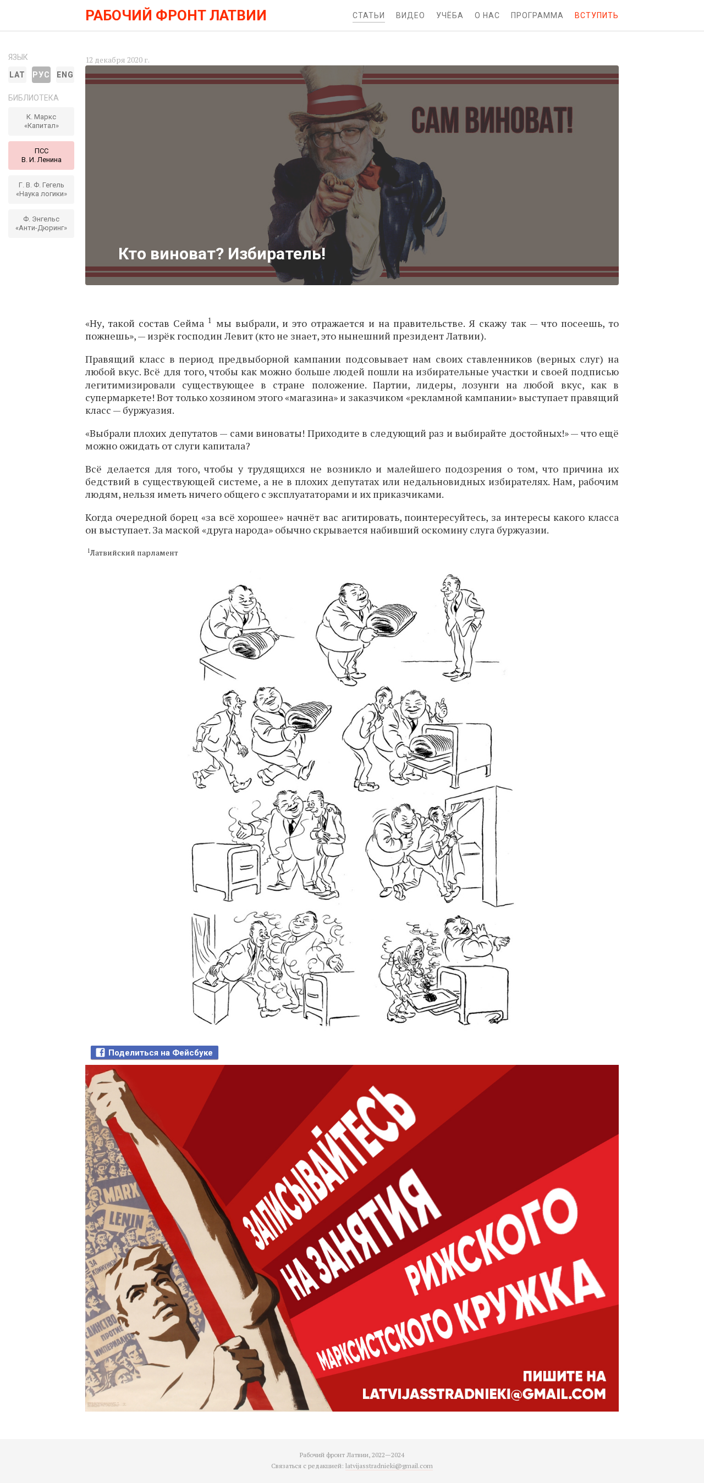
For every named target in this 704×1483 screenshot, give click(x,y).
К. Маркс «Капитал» (41, 121)
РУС (41, 74)
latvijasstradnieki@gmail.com (389, 1466)
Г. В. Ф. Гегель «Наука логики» (41, 189)
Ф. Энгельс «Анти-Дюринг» (41, 223)
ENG (65, 74)
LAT (17, 74)
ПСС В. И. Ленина (41, 155)
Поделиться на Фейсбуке (160, 1053)
